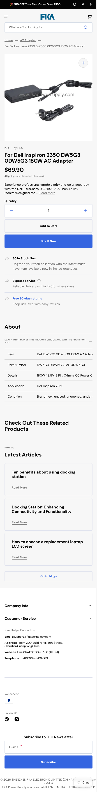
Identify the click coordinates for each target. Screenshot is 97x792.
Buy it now (47, 241)
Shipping (10, 176)
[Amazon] (91, 4)
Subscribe (46, 762)
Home (9, 40)
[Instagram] (74, 4)
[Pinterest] (82, 4)
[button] (6, 17)
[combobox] (47, 27)
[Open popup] (39, 281)
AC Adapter (28, 40)
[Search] (83, 27)
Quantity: (11, 201)
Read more (47, 193)
